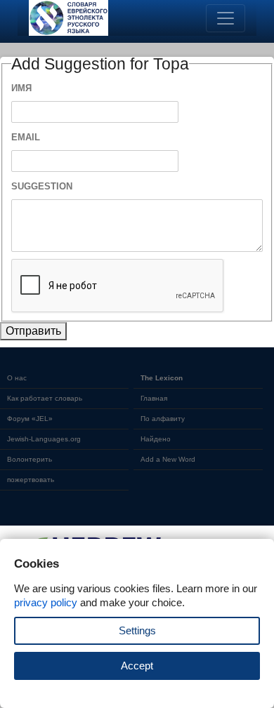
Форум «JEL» (30, 418)
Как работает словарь (44, 398)
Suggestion (41, 186)
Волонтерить (29, 459)
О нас (17, 378)
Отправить (33, 331)
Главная (154, 398)
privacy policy (45, 602)
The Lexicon (162, 378)
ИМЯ (21, 88)
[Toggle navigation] (225, 18)
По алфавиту (163, 418)
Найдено (156, 439)
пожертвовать (30, 479)
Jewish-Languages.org (44, 439)
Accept (137, 666)
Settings (137, 630)
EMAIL (25, 137)
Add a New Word (168, 459)
